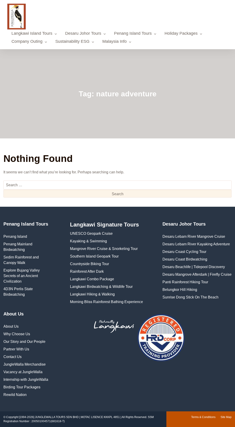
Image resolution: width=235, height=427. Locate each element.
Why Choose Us (16, 334)
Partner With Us (16, 349)
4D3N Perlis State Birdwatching (18, 291)
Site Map (226, 417)
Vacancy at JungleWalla (22, 372)
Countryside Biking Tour (89, 264)
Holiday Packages (181, 33)
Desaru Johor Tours (83, 33)
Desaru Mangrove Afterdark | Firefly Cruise (197, 274)
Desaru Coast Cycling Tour (184, 252)
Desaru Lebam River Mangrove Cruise (193, 236)
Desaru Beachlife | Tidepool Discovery (193, 267)
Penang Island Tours (133, 33)
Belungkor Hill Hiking (179, 290)
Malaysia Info (114, 41)
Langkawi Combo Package (92, 279)
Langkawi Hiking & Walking (92, 294)
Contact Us (12, 357)
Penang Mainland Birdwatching (17, 247)
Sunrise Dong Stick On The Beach (190, 297)
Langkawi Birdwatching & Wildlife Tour (101, 287)
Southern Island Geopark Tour (94, 256)
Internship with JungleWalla (25, 379)
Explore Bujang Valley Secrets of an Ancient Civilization (21, 275)
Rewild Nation (15, 395)
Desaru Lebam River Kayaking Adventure (196, 244)
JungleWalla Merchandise (24, 364)
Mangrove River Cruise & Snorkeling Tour (104, 249)
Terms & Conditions (203, 417)
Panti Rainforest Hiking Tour (185, 282)
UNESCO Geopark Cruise (91, 233)
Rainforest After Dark (87, 271)
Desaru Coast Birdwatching (184, 259)
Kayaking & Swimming (88, 241)
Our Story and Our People (24, 342)
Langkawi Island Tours (31, 33)
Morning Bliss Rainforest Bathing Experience (106, 302)
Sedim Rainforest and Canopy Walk (21, 260)
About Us (11, 326)
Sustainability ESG (72, 41)
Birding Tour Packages (21, 387)
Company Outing (26, 41)
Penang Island (15, 236)
